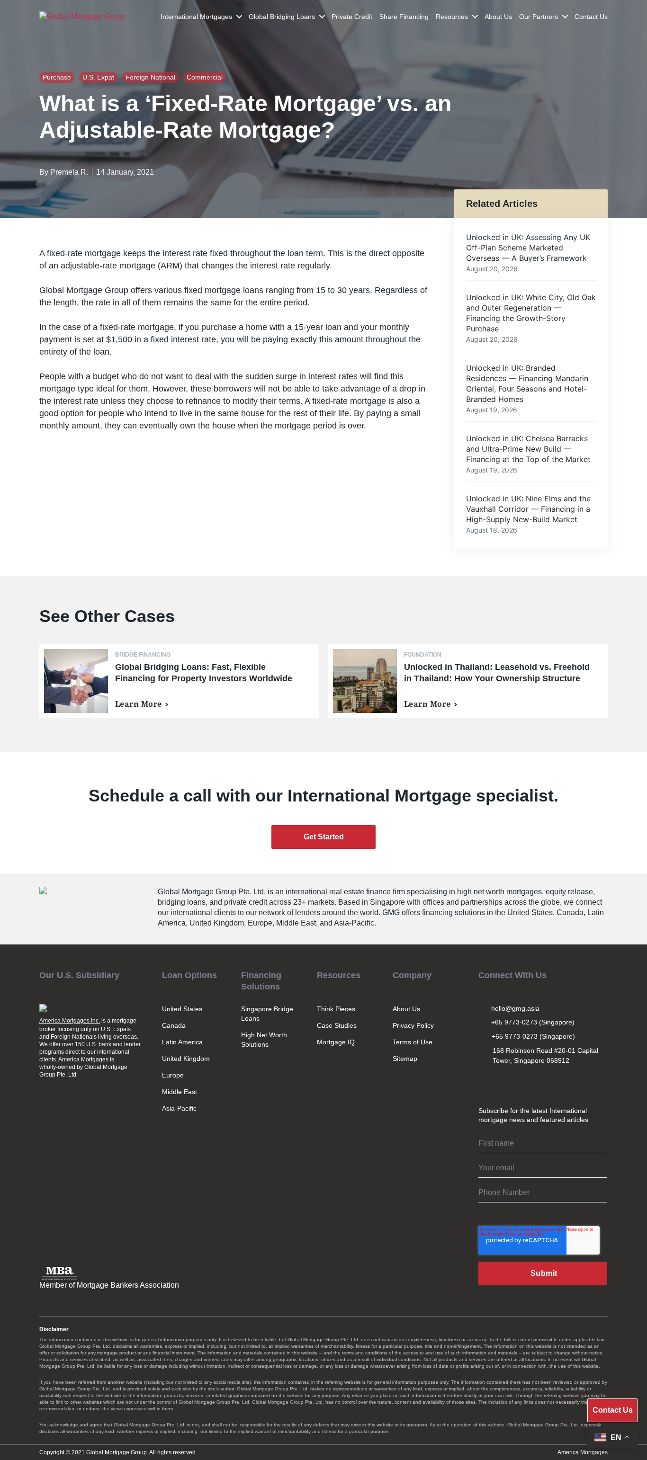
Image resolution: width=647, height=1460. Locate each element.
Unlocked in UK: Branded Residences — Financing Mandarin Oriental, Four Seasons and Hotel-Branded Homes (527, 383)
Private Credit (352, 16)
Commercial (205, 77)
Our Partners (538, 16)
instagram (485, 1083)
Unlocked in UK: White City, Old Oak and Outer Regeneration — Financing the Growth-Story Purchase (531, 313)
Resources (452, 16)
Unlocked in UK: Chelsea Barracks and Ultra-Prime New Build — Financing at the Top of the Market (528, 449)
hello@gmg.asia (515, 1008)
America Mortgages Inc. (69, 1020)
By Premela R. (63, 172)
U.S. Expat (98, 77)
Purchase (57, 77)
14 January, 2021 (125, 172)
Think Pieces (336, 1009)
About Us (498, 16)
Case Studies (337, 1025)
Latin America (182, 1042)
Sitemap (405, 1058)
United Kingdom (186, 1058)
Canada (174, 1025)
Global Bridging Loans (282, 16)
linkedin (527, 1083)
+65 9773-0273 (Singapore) (533, 1022)
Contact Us (591, 16)
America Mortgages (582, 1452)
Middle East (179, 1091)
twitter (506, 1083)
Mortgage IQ (336, 1042)
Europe (173, 1075)
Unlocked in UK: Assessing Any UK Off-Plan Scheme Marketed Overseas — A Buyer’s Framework (528, 247)
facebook (548, 1083)
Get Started (324, 837)
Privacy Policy (413, 1025)
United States (182, 1009)
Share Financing (404, 16)
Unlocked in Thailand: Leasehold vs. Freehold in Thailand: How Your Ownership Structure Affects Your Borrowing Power (497, 678)
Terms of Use (412, 1042)
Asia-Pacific (179, 1108)
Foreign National (150, 77)
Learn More (138, 704)
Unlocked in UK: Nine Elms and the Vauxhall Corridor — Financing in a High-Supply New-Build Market (528, 509)
